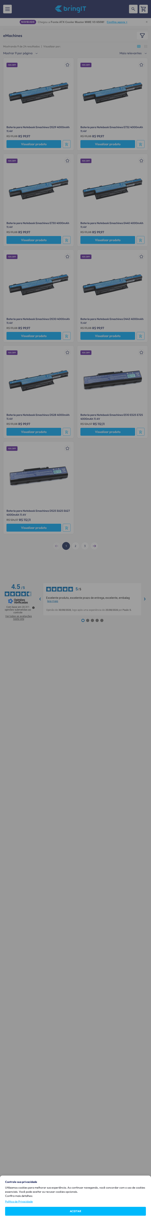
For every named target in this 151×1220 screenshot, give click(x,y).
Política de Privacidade (19, 1201)
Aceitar (75, 1211)
